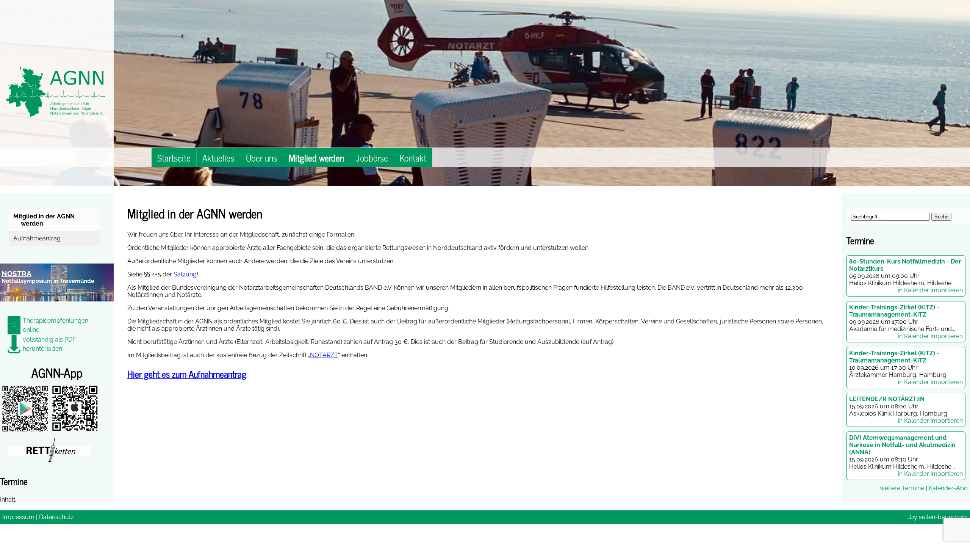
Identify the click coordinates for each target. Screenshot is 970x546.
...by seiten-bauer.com (937, 517)
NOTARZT (324, 355)
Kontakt (413, 157)
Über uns (261, 157)
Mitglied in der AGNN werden (45, 220)
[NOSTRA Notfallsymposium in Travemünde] (57, 306)
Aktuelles (218, 157)
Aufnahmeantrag (38, 238)
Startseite (174, 157)
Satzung (185, 274)
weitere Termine (902, 488)
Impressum (18, 517)
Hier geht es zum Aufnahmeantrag (186, 373)
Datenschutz (56, 517)
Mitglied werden (316, 157)
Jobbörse (372, 157)
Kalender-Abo (948, 488)
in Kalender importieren (930, 290)
